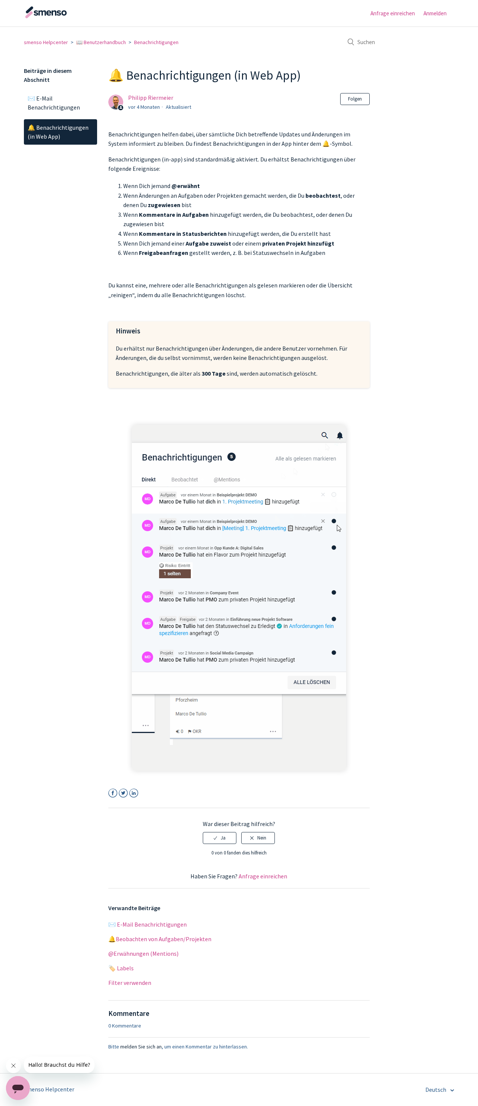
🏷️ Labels (121, 968)
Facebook (113, 793)
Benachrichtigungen (156, 42)
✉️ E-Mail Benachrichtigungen (54, 103)
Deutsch (436, 1089)
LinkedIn (134, 793)
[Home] (61, 17)
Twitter (123, 793)
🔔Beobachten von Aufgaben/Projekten (159, 939)
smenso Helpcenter (46, 42)
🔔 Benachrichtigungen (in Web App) (58, 132)
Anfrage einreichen (392, 13)
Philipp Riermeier (150, 97)
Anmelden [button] (435, 13)
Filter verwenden (129, 982)
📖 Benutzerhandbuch (101, 42)
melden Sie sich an (141, 1046)
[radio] (219, 838)
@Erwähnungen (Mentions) (143, 953)
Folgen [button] (355, 99)
